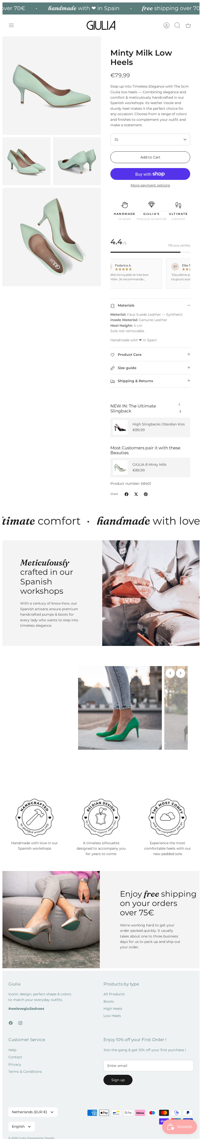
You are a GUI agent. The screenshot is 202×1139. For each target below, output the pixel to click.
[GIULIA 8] (120, 467)
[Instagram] (20, 1023)
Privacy (14, 1064)
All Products (114, 994)
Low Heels (112, 1016)
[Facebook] (11, 1023)
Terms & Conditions (25, 1071)
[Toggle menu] (13, 25)
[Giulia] (101, 25)
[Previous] (180, 410)
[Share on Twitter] (136, 494)
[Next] (179, 403)
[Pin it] (146, 494)
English (18, 1126)
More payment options (150, 185)
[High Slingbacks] (120, 427)
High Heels (112, 1008)
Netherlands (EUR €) (29, 1112)
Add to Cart (150, 157)
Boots (108, 1001)
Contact (15, 1057)
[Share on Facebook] (126, 494)
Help (12, 1050)
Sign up (118, 1080)
